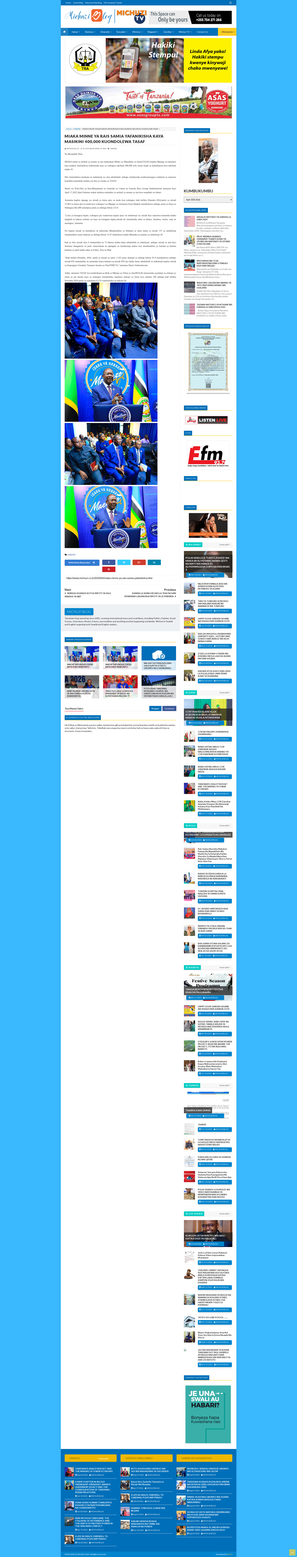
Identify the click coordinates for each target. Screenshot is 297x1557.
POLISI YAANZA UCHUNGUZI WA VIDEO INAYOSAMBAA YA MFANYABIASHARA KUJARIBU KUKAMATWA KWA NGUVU (214, 1193)
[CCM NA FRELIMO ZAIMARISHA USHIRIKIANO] (189, 740)
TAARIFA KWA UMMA (198, 1110)
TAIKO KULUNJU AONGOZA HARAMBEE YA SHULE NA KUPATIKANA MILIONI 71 (119, 693)
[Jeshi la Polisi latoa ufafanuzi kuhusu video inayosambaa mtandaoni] (189, 1261)
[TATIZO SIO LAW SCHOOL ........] (189, 1326)
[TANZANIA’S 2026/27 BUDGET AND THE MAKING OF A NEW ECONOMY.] (189, 793)
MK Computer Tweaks (113, 3)
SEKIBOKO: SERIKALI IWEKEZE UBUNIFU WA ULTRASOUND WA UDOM (208, 1469)
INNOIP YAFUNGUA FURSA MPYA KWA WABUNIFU (80, 665)
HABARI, (113, 148)
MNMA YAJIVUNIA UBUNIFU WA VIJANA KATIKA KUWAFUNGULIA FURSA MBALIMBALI (208, 1499)
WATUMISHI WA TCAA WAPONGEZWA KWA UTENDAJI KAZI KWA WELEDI (212, 263)
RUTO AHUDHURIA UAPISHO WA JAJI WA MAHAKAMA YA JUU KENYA (150, 1469)
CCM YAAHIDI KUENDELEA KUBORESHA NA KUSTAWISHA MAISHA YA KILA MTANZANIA (203, 714)
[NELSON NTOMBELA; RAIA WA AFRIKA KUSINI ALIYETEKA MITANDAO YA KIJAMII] (189, 593)
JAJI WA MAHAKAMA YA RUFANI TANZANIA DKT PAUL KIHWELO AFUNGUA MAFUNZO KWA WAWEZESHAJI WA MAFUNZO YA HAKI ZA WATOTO (214, 1355)
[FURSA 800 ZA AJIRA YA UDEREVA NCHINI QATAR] (189, 1166)
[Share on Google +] (139, 562)
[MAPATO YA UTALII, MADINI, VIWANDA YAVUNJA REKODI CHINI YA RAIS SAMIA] (189, 935)
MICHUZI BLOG (71, 1554)
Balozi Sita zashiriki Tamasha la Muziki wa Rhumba (147, 1483)
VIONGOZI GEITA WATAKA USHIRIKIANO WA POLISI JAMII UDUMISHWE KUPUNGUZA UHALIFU (208, 1515)
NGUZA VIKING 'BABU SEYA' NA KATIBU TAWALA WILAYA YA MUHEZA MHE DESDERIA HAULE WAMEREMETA (213, 1025)
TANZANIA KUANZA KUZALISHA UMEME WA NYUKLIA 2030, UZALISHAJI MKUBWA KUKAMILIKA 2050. (208, 1484)
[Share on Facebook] (108, 562)
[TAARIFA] (189, 1133)
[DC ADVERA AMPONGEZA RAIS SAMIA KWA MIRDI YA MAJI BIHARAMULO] (189, 917)
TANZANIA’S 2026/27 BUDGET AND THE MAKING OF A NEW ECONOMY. (213, 786)
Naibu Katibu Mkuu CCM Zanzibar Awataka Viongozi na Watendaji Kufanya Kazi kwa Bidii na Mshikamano (214, 805)
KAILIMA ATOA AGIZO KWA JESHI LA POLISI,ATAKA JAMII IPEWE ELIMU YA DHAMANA (214, 673)
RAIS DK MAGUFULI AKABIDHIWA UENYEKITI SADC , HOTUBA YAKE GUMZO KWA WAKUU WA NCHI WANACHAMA (214, 637)
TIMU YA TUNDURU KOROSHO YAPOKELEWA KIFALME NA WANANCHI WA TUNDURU (213, 603)
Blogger (155, 708)
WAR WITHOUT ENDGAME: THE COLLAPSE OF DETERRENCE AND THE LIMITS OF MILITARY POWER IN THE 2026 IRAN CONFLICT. (94, 1522)
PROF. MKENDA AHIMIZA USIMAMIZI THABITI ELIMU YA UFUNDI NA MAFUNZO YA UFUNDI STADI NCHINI (213, 240)
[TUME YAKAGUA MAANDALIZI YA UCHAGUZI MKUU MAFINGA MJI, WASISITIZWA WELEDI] (189, 1148)
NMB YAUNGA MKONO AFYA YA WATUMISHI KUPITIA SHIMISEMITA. (81, 693)
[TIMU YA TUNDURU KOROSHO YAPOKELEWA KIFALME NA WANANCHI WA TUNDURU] (189, 610)
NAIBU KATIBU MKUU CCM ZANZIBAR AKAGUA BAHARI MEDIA (212, 769)
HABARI (77, 129)
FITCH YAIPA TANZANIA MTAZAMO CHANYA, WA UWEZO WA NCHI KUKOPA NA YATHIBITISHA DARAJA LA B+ (159, 692)
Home (68, 3)
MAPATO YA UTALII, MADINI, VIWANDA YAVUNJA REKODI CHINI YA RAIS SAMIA (215, 928)
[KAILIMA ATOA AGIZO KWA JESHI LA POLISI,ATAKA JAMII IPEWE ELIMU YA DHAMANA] (189, 680)
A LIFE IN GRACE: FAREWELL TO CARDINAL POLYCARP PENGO (91, 1537)
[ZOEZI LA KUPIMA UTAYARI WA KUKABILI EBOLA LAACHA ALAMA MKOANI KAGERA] (189, 662)
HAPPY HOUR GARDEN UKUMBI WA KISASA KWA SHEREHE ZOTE (214, 619)
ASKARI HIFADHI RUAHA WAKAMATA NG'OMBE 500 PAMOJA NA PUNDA (145, 1524)
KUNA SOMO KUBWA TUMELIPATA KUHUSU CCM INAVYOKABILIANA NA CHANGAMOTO (93, 1505)
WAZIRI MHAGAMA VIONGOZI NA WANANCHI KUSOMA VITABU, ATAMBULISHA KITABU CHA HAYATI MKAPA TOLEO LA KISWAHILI (214, 1300)
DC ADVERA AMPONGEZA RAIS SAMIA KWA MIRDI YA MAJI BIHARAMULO (213, 911)
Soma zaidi (224, 544)
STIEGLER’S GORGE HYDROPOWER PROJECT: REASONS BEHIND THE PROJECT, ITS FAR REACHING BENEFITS (215, 1045)
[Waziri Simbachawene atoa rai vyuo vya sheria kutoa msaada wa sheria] (189, 1341)
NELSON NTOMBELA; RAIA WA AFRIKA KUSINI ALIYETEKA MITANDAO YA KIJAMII (212, 586)
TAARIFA (202, 1124)
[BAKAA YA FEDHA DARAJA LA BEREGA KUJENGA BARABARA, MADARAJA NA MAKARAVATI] (189, 882)
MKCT (229, 1554)
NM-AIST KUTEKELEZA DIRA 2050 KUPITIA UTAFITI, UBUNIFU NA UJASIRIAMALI (157, 665)
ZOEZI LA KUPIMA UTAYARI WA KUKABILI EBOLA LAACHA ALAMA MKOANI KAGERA (214, 656)
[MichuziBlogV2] (106, 15)
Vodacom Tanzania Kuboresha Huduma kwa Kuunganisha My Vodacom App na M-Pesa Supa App (214, 1174)
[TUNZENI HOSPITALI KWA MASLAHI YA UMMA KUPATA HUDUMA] (189, 900)
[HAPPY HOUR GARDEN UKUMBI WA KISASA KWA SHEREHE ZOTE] (189, 627)
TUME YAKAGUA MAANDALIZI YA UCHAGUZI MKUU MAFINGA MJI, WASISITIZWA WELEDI (214, 1142)
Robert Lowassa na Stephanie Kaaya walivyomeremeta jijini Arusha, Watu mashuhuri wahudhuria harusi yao (212, 1065)
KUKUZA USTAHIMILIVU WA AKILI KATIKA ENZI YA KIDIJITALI (205, 1237)
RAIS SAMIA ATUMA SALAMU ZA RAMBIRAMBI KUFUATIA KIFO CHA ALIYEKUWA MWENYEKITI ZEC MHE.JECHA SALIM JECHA (215, 947)
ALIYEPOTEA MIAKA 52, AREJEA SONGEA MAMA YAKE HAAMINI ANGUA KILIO (208, 1528)
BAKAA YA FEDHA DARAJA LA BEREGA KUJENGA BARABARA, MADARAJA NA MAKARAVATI (213, 876)
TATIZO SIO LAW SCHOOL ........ (213, 1317)
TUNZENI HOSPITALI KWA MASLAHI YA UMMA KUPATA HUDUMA (211, 893)
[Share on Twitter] (124, 562)
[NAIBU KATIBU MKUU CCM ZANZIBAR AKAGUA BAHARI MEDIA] (189, 775)
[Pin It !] (108, 569)
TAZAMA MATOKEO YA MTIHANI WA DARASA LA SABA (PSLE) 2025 (214, 305)
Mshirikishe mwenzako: (79, 562)
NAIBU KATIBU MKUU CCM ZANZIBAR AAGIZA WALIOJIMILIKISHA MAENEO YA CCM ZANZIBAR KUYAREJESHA (213, 750)
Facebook (169, 708)
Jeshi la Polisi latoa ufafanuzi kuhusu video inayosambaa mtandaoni (212, 1255)
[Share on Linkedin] (154, 562)
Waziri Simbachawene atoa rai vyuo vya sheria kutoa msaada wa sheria (214, 1335)
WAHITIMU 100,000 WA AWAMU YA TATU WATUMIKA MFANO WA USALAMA (214, 285)
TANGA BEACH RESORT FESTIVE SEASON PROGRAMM (204, 991)
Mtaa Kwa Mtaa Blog (93, 3)
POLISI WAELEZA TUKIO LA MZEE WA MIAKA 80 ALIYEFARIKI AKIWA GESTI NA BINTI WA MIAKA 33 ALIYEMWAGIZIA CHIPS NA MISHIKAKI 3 (207, 563)
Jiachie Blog (78, 3)
